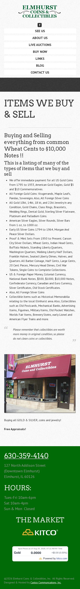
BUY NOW (40, 51)
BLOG (40, 65)
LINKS (40, 58)
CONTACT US (40, 72)
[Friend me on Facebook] (39, 25)
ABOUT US (40, 38)
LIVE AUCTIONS (40, 45)
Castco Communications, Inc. (46, 582)
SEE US (40, 31)
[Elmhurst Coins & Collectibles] (40, 13)
